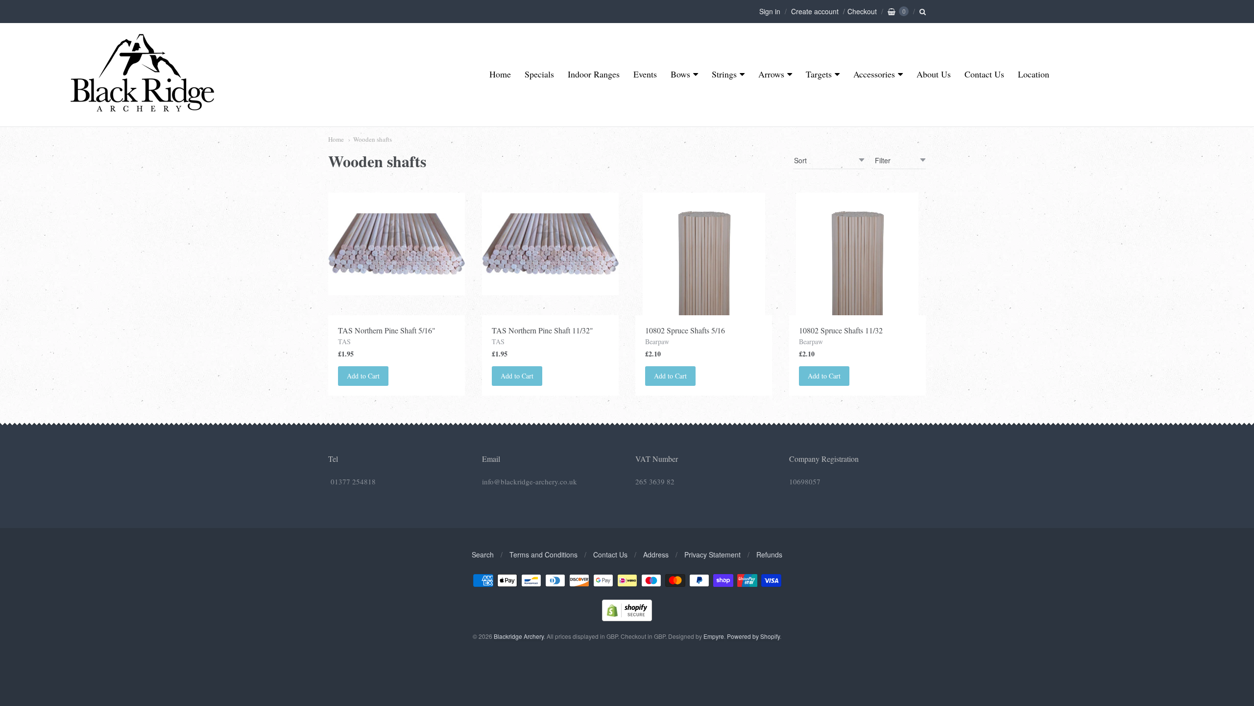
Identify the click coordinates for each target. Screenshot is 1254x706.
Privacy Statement (712, 554)
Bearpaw (657, 341)
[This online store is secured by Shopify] (627, 618)
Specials (539, 74)
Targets (819, 74)
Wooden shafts (372, 139)
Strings (724, 74)
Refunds (769, 554)
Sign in (769, 11)
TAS (344, 341)
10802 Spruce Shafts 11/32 (841, 330)
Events (645, 74)
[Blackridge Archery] (142, 108)
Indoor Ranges (594, 74)
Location (1033, 74)
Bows (680, 74)
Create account (815, 11)
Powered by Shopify (753, 636)
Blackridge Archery (519, 636)
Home (500, 74)
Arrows (771, 74)
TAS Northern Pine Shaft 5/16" (386, 330)
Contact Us (984, 74)
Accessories (874, 74)
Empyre (713, 636)
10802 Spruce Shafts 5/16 (685, 330)
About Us (933, 74)
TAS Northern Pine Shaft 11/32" (542, 330)
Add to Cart (363, 375)
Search (483, 554)
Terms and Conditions (543, 554)
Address (656, 554)
